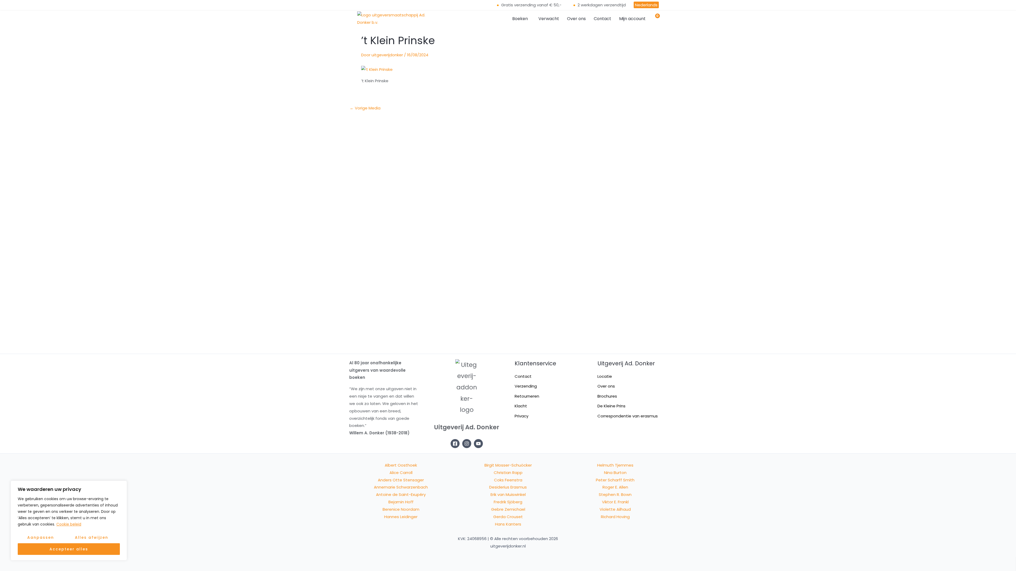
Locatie (604, 376)
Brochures (607, 396)
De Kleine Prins (611, 406)
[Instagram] (466, 443)
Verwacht (548, 19)
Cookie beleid (68, 524)
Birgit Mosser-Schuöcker (508, 465)
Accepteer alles (68, 549)
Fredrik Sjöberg (508, 502)
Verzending (526, 386)
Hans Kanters (508, 524)
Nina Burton (615, 472)
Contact (602, 19)
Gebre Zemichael (508, 509)
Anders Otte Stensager (401, 480)
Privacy (521, 416)
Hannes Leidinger (401, 516)
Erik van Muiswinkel (508, 494)
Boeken (520, 19)
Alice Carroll (400, 472)
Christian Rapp (508, 472)
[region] (69, 520)
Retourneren (527, 396)
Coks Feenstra (508, 480)
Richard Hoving (615, 516)
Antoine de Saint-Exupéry (401, 494)
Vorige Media (365, 108)
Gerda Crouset (508, 516)
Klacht (521, 406)
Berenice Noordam (401, 509)
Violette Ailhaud (615, 509)
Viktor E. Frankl (615, 502)
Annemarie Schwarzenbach (401, 487)
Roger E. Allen (615, 487)
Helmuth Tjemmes (615, 465)
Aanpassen (40, 537)
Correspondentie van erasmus (627, 416)
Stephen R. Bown (615, 494)
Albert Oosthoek (401, 465)
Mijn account (632, 19)
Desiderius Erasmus (508, 487)
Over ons (576, 19)
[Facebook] (455, 443)
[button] (521, 19)
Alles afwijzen (91, 537)
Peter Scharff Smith (615, 480)
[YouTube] (478, 443)
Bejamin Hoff (401, 502)
